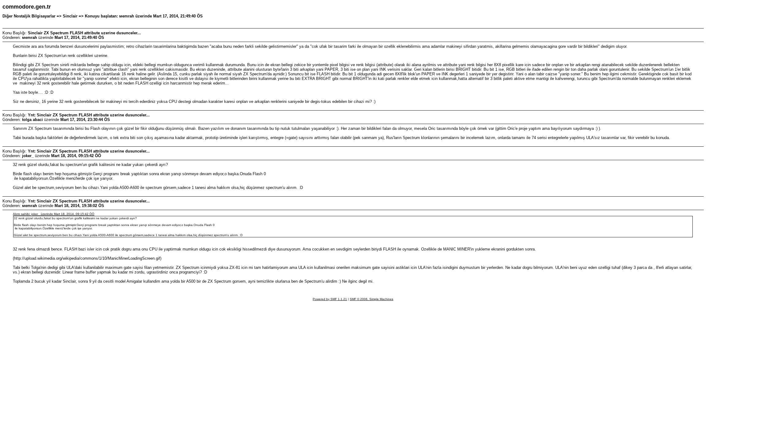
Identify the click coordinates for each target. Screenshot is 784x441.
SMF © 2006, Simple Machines (371, 299)
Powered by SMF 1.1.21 (330, 299)
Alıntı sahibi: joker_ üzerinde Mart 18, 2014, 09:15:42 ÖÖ (53, 214)
